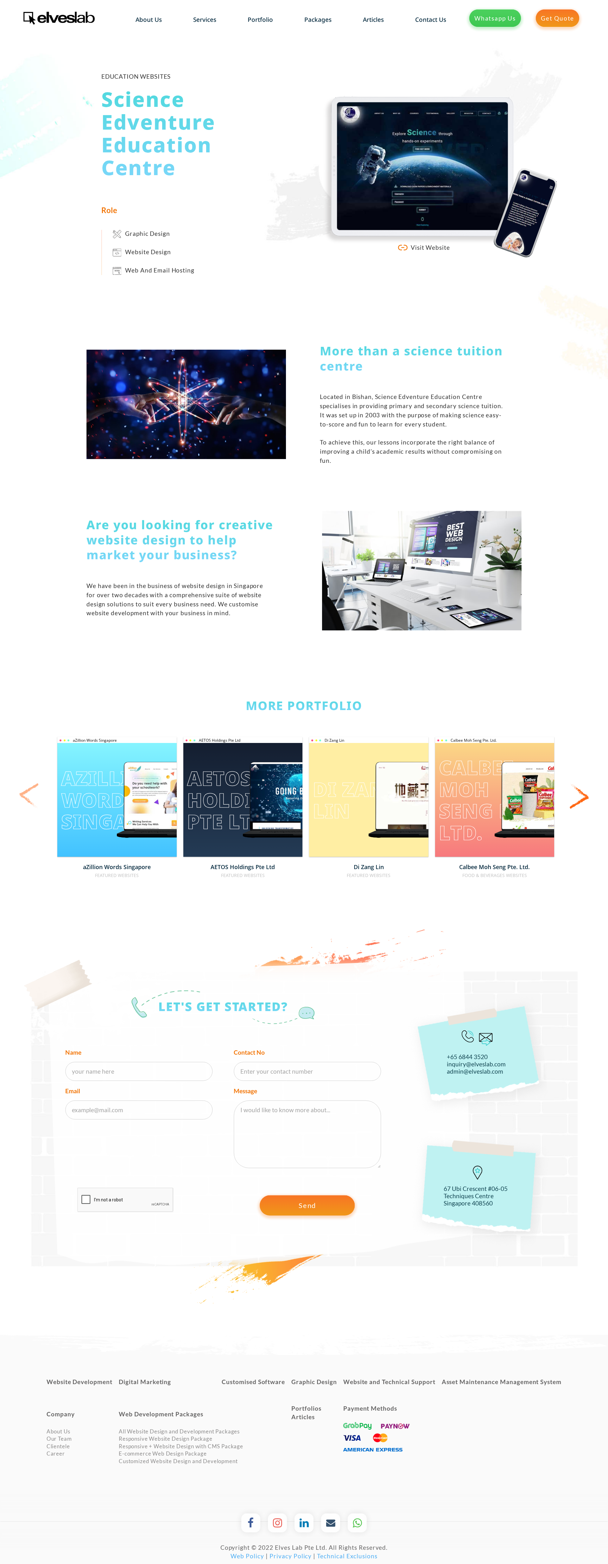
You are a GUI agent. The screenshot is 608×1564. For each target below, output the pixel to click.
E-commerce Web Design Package (162, 1453)
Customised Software (253, 1381)
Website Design (148, 251)
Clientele (58, 1446)
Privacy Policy (290, 1556)
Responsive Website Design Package (165, 1438)
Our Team (59, 1438)
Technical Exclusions (347, 1556)
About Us (58, 1431)
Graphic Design (147, 233)
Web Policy (247, 1556)
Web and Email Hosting (159, 270)
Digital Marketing (145, 1381)
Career (56, 1453)
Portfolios (306, 1408)
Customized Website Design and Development (178, 1461)
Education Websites (136, 76)
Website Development (79, 1381)
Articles (303, 1416)
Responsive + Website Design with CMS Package (181, 1446)
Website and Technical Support (389, 1381)
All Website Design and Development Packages (179, 1431)
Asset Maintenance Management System (502, 1381)
